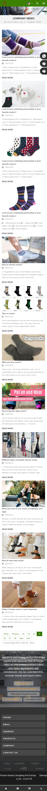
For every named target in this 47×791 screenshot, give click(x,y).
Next (21, 638)
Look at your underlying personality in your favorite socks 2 (21, 162)
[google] (7, 768)
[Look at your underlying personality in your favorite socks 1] (23, 198)
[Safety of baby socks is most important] (23, 594)
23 (29, 634)
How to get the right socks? (14, 411)
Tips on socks (8, 313)
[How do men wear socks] (23, 545)
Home (9, 22)
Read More (7, 78)
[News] (23, 10)
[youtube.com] (23, 768)
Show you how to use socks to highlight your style (22, 510)
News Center (18, 22)
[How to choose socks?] (23, 250)
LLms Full (27, 779)
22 (23, 634)
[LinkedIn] (19, 763)
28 (15, 638)
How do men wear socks (13, 560)
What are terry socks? (11, 362)
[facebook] (39, 768)
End (28, 638)
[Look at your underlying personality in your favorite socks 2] (23, 146)
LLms (18, 779)
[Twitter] (35, 763)
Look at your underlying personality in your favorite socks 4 (21, 58)
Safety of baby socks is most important (19, 609)
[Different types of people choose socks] (23, 445)
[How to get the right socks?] (23, 396)
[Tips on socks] (23, 298)
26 (5, 638)
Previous (15, 634)
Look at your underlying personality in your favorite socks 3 (21, 110)
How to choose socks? (12, 265)
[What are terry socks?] (23, 347)
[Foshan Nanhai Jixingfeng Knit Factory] (4, 3)
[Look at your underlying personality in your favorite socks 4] (23, 43)
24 (34, 634)
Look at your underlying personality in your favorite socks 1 (21, 214)
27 (10, 638)
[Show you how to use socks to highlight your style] (23, 494)
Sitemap (43, 775)
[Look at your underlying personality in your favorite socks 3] (23, 94)
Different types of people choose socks (19, 460)
